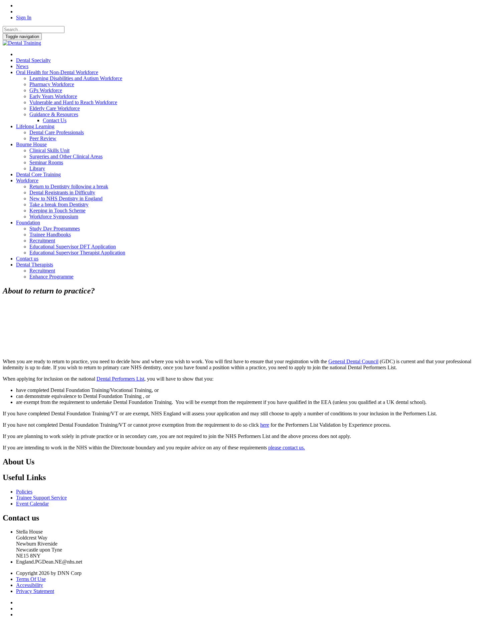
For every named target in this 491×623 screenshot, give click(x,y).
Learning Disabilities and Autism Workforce (75, 78)
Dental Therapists (34, 264)
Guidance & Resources (53, 114)
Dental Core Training (38, 174)
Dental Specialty (33, 60)
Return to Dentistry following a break (68, 186)
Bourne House (31, 144)
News (22, 66)
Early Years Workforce (53, 96)
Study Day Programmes (54, 228)
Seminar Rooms (46, 162)
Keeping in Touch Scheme (57, 210)
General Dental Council (353, 361)
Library (37, 168)
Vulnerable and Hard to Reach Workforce (73, 102)
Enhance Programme (51, 276)
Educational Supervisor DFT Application (72, 246)
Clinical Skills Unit (49, 150)
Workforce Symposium (53, 216)
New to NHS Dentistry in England (66, 198)
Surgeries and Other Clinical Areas (66, 156)
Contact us (27, 258)
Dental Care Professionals (56, 132)
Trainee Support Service (41, 497)
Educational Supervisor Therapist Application (77, 252)
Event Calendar (32, 503)
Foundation (28, 222)
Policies (24, 491)
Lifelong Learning (35, 126)
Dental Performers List (120, 379)
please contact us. (286, 447)
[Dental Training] (22, 43)
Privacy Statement (35, 591)
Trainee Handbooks (50, 234)
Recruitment (42, 240)
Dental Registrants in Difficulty (62, 192)
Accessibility (29, 585)
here (264, 425)
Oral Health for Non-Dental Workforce (57, 72)
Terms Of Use (31, 579)
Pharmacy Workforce (51, 84)
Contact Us (54, 120)
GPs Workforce (45, 90)
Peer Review (42, 138)
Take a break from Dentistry (59, 204)
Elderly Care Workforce (54, 108)
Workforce (27, 180)
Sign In (23, 17)
